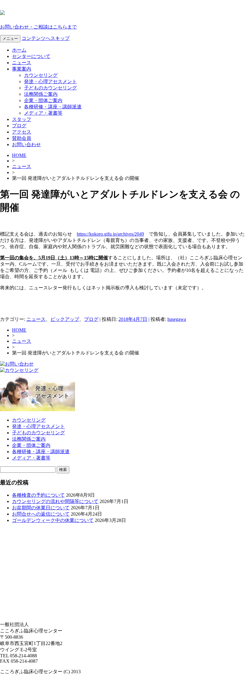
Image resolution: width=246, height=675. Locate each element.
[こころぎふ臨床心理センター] (2, 11)
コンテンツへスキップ (46, 38)
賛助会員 (21, 138)
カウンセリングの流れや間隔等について (55, 501)
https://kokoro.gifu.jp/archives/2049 (110, 234)
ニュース (21, 62)
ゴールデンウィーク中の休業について (53, 520)
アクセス (21, 131)
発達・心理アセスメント (50, 81)
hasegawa (176, 319)
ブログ (19, 125)
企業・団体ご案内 (43, 100)
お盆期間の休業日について (41, 507)
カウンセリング (41, 75)
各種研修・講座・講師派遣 (53, 106)
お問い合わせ (26, 144)
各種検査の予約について (38, 495)
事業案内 (21, 68)
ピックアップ (64, 319)
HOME (19, 155)
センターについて (31, 56)
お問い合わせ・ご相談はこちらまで (38, 26)
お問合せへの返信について (41, 514)
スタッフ (21, 119)
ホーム (19, 50)
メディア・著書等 (43, 113)
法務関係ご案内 (41, 94)
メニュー (10, 38)
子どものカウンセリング (50, 87)
